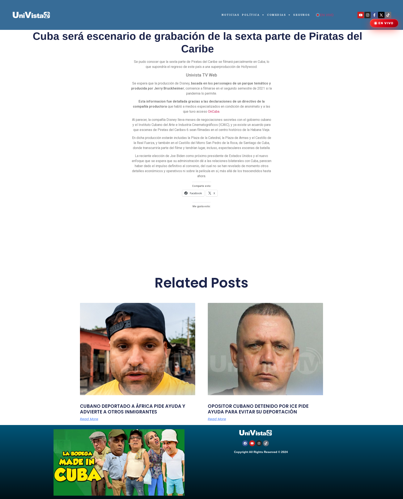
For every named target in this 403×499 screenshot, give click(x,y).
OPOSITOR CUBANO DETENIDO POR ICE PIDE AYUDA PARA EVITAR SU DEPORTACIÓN (258, 409)
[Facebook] (245, 443)
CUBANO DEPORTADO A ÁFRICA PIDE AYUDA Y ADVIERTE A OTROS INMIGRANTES (132, 409)
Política (251, 14)
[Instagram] (367, 15)
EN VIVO (327, 15)
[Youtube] (360, 15)
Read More (89, 419)
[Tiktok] (388, 15)
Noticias (230, 14)
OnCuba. (213, 112)
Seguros (301, 14)
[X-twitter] (381, 15)
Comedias (276, 14)
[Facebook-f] (374, 15)
